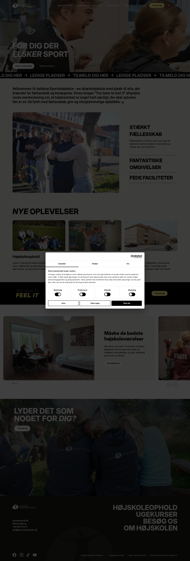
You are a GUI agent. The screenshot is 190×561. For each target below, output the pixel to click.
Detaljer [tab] (95, 264)
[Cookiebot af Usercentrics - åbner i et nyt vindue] (132, 256)
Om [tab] (128, 264)
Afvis (63, 303)
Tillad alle (126, 303)
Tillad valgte (95, 303)
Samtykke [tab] (62, 264)
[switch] (80, 294)
